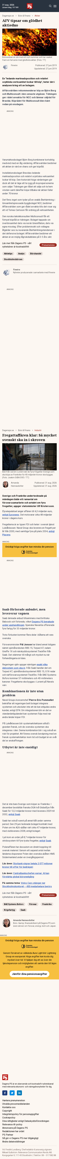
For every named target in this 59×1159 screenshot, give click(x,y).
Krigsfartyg (9, 910)
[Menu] (55, 6)
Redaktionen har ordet (13, 1131)
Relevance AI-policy (12, 1124)
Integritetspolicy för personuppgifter (20, 1114)
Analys (21, 253)
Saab (48, 840)
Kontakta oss (8, 1107)
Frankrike (47, 904)
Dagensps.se (8, 16)
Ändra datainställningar (13, 1141)
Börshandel (35, 253)
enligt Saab (14, 814)
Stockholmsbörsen (13, 259)
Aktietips (8, 253)
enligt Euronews (10, 514)
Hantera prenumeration (13, 1100)
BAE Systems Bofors (13, 904)
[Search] (50, 6)
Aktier (37, 16)
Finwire (16, 269)
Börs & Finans (24, 16)
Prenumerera (48, 245)
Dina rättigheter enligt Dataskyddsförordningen (25, 1121)
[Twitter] (12, 1092)
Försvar (33, 904)
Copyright (7, 1110)
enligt (42, 840)
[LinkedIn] (19, 1092)
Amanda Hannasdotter (24, 920)
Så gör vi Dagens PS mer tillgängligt (20, 1138)
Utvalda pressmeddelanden (16, 1104)
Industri (38, 430)
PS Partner (7, 1134)
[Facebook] (4, 1092)
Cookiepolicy (8, 1117)
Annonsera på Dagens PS (15, 1128)
